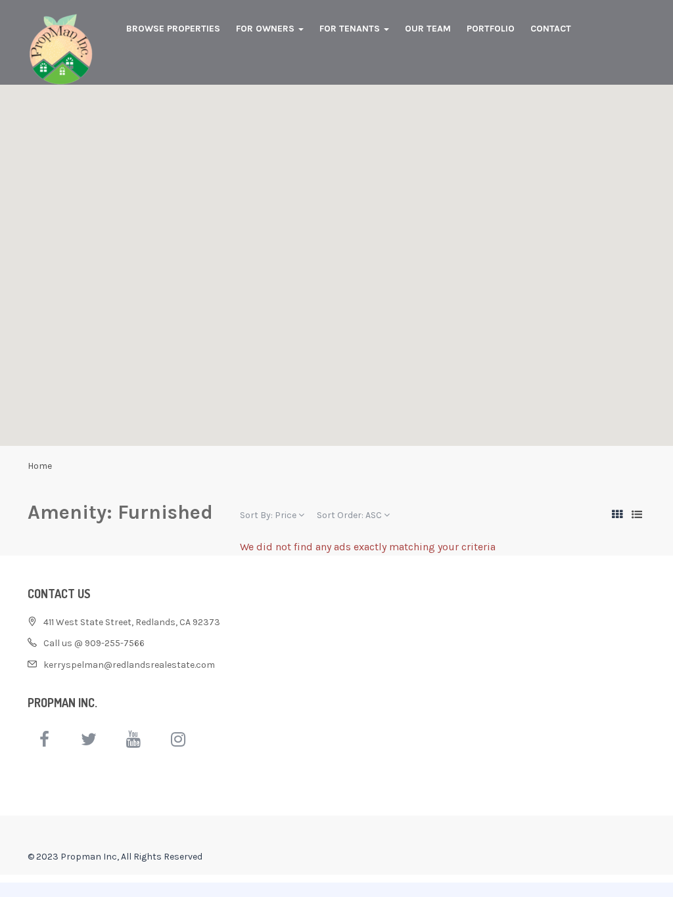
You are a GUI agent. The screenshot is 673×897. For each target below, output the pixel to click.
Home (40, 465)
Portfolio (491, 28)
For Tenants (351, 28)
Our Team (428, 28)
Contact (550, 28)
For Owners (266, 28)
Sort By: (268, 515)
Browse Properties (173, 28)
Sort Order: (349, 515)
